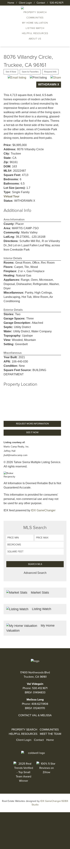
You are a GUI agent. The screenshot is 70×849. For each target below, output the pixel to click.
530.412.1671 (56, 2)
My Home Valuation (35, 22)
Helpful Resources (35, 33)
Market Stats (39, 592)
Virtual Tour (11, 196)
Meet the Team (50, 734)
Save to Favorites (30, 71)
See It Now (11, 71)
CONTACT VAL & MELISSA (35, 715)
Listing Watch (35, 28)
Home (11, 2)
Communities (35, 17)
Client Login (25, 2)
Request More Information (32, 423)
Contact (41, 2)
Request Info (50, 71)
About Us (35, 38)
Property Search (24, 729)
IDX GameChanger (43, 510)
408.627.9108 (39, 704)
